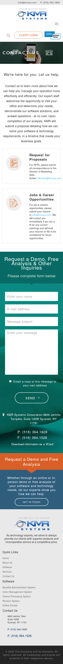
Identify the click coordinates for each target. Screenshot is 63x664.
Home (6, 558)
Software (7, 567)
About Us (7, 562)
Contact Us (8, 576)
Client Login (28, 35)
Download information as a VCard (32, 444)
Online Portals (10, 605)
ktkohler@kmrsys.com (49, 178)
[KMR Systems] (31, 12)
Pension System (11, 600)
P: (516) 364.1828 (50, 2)
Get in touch (31, 502)
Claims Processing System (17, 596)
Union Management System (17, 591)
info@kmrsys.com (27, 2)
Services (7, 571)
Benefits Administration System (19, 587)
